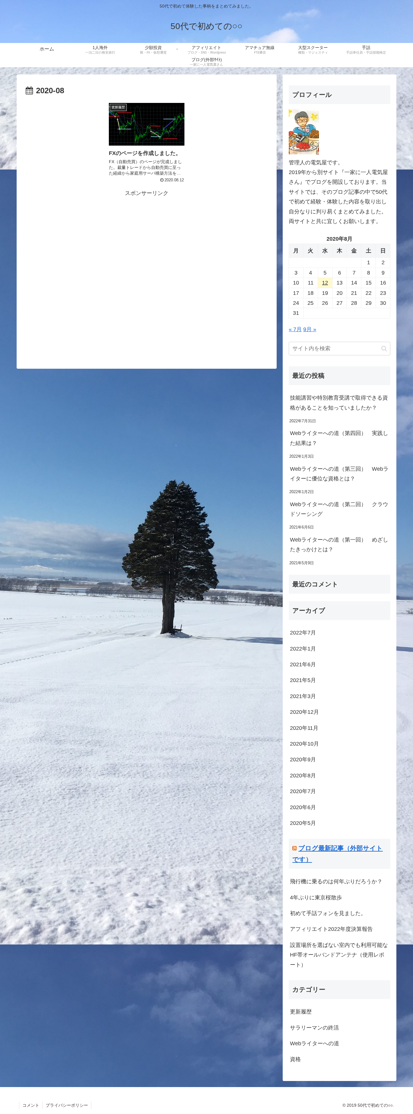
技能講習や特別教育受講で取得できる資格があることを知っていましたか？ (339, 402)
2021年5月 (303, 680)
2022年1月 (303, 649)
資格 (295, 1059)
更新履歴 (301, 1012)
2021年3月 (303, 696)
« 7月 (295, 329)
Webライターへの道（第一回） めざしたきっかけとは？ (339, 544)
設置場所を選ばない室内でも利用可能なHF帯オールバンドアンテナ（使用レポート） (339, 955)
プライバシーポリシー (67, 1105)
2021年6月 (303, 664)
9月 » (309, 329)
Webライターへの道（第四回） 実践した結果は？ (339, 438)
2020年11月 (304, 728)
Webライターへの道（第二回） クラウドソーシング (339, 509)
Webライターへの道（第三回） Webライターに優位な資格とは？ (339, 474)
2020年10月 (304, 744)
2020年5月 (303, 823)
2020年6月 (303, 807)
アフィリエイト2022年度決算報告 (331, 929)
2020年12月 (304, 712)
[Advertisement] (147, 276)
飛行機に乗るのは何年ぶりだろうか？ (336, 881)
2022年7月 (303, 633)
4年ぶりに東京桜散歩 (316, 898)
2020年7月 (303, 791)
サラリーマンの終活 (314, 1028)
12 (325, 283)
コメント (30, 1105)
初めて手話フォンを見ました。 (328, 913)
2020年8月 (303, 776)
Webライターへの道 (314, 1043)
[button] (384, 348)
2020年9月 (303, 759)
